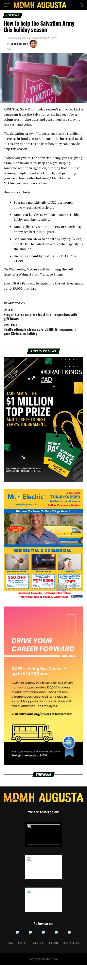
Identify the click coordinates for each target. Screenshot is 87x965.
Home (10, 943)
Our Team (53, 943)
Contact (23, 943)
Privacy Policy (71, 943)
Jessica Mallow (19, 43)
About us (38, 943)
